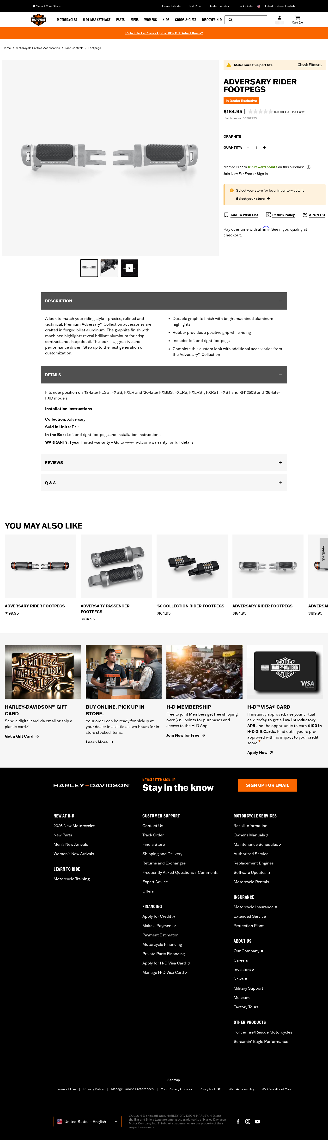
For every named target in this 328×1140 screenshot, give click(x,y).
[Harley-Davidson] (94, 785)
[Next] (318, 578)
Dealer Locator (219, 6)
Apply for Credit (156, 916)
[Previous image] (12, 158)
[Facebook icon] (238, 1121)
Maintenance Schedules (256, 844)
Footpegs (94, 48)
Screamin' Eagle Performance (261, 1041)
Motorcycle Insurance (253, 907)
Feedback (324, 553)
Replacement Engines (253, 863)
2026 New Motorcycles (74, 825)
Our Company (246, 950)
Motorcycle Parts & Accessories (38, 48)
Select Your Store (48, 6)
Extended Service (250, 916)
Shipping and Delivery (162, 853)
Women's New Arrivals (74, 853)
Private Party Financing (163, 953)
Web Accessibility (242, 1089)
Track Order (245, 6)
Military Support (248, 988)
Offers (148, 891)
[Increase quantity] (264, 147)
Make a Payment (157, 925)
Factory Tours (246, 1007)
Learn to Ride (171, 6)
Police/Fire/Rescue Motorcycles (263, 1032)
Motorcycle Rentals (251, 881)
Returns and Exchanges (164, 863)
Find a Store (153, 844)
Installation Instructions (68, 408)
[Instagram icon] (248, 1121)
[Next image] (209, 158)
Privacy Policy (93, 1089)
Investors (242, 969)
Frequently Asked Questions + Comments (180, 872)
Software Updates (250, 872)
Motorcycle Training (72, 878)
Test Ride (194, 6)
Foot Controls (74, 48)
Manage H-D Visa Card (163, 972)
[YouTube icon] (257, 1121)
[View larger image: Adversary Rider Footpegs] (110, 157)
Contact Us (152, 825)
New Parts (63, 835)
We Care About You (276, 1089)
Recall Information (250, 825)
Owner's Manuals (249, 835)
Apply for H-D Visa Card (164, 963)
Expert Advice (155, 881)
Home (6, 48)
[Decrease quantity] (248, 147)
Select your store (250, 198)
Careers (241, 960)
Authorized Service (251, 853)
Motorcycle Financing (162, 944)
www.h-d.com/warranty (146, 442)
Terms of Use (66, 1089)
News (238, 978)
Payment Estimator (160, 935)
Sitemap (173, 1080)
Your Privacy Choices (176, 1089)
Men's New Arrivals (71, 844)
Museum (242, 997)
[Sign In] (279, 19)
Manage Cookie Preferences (132, 1089)
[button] (266, 111)
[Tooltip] (308, 167)
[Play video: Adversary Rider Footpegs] (129, 268)
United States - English (279, 6)
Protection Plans (249, 925)
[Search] (246, 19)
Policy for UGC (210, 1089)
